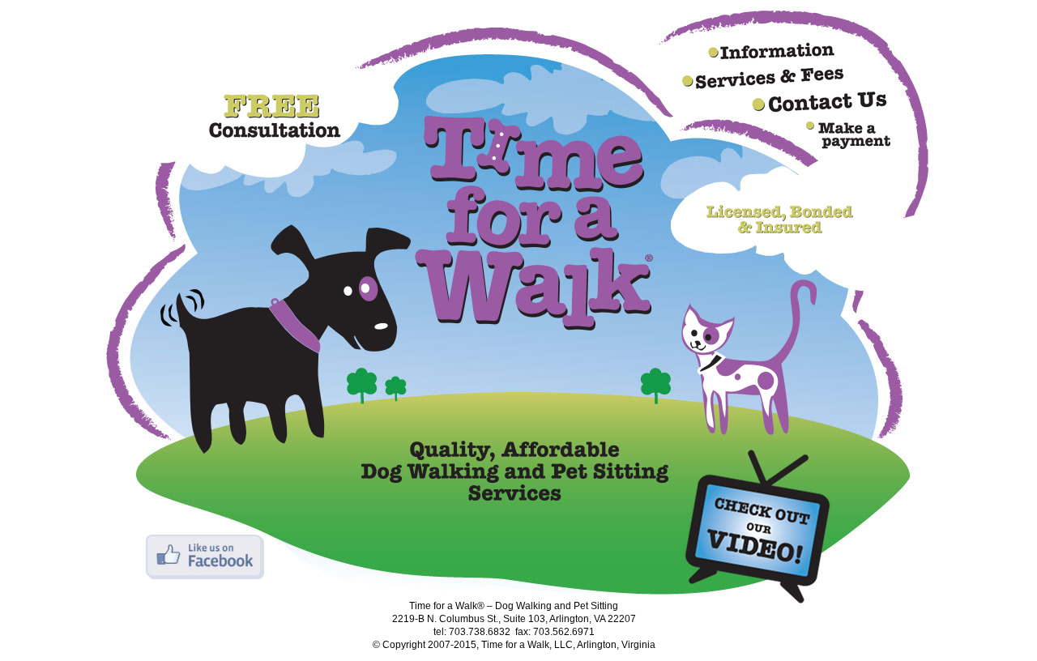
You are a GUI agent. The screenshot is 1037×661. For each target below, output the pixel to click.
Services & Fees (763, 78)
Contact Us (820, 102)
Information (771, 50)
